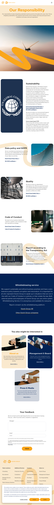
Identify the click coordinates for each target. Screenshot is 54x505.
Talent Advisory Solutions (8, 482)
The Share (29, 477)
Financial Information (32, 474)
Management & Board (44, 474)
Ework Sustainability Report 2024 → (34, 108)
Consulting (5, 471)
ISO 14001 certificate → (31, 109)
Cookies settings (24, 499)
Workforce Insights (19, 480)
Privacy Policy (10, 444)
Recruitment (5, 474)
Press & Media (42, 480)
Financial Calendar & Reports (32, 481)
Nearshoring (18, 477)
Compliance (17, 474)
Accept (34, 499)
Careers (41, 484)
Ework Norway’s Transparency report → (35, 264)
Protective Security (19, 471)
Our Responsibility (43, 477)
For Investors (30, 471)
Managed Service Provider (6, 478)
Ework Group (42, 471)
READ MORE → (14, 364)
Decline (45, 499)
